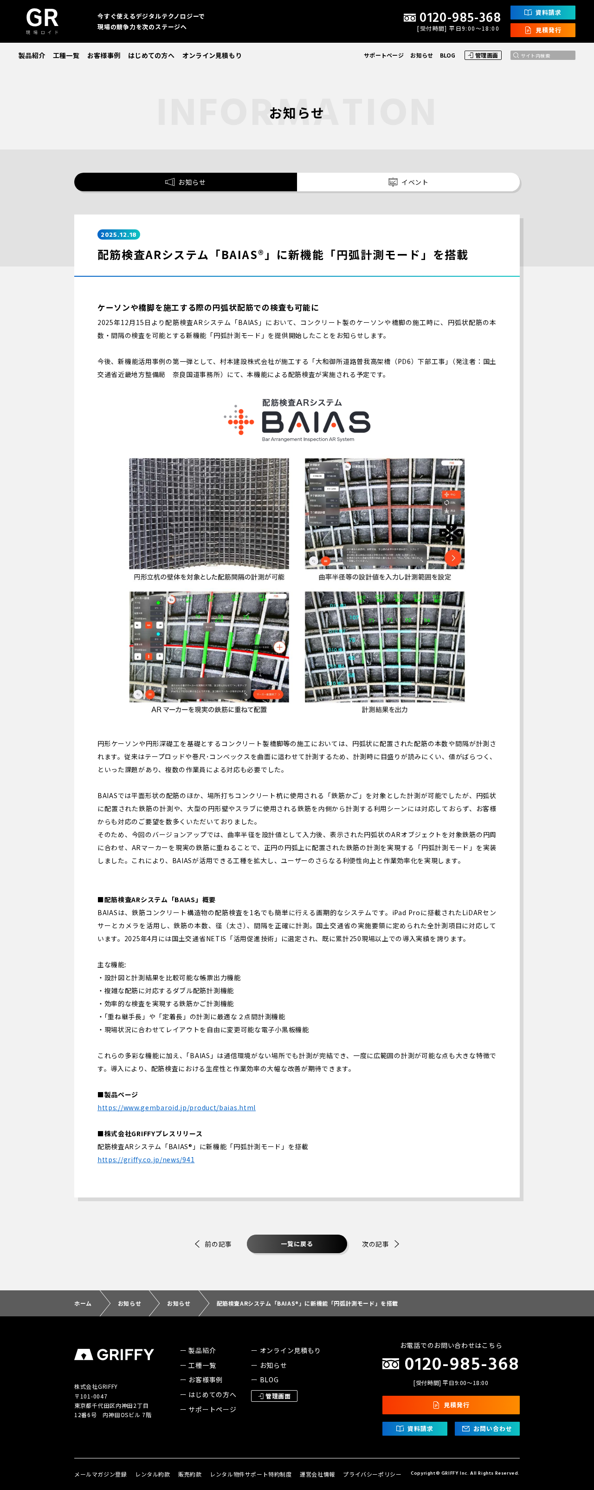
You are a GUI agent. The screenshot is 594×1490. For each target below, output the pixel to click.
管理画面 (486, 55)
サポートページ (384, 55)
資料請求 (549, 12)
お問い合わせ (492, 1428)
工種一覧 (66, 55)
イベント (415, 182)
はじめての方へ (151, 55)
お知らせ (421, 55)
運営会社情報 (317, 1474)
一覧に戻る (297, 1243)
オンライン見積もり (212, 55)
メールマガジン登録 (100, 1474)
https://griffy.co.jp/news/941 (145, 1159)
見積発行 (549, 30)
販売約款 (189, 1474)
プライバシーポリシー (372, 1474)
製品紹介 (32, 55)
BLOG (448, 55)
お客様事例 (103, 55)
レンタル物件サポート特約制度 (250, 1474)
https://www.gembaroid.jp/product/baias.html (176, 1107)
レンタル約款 (152, 1474)
